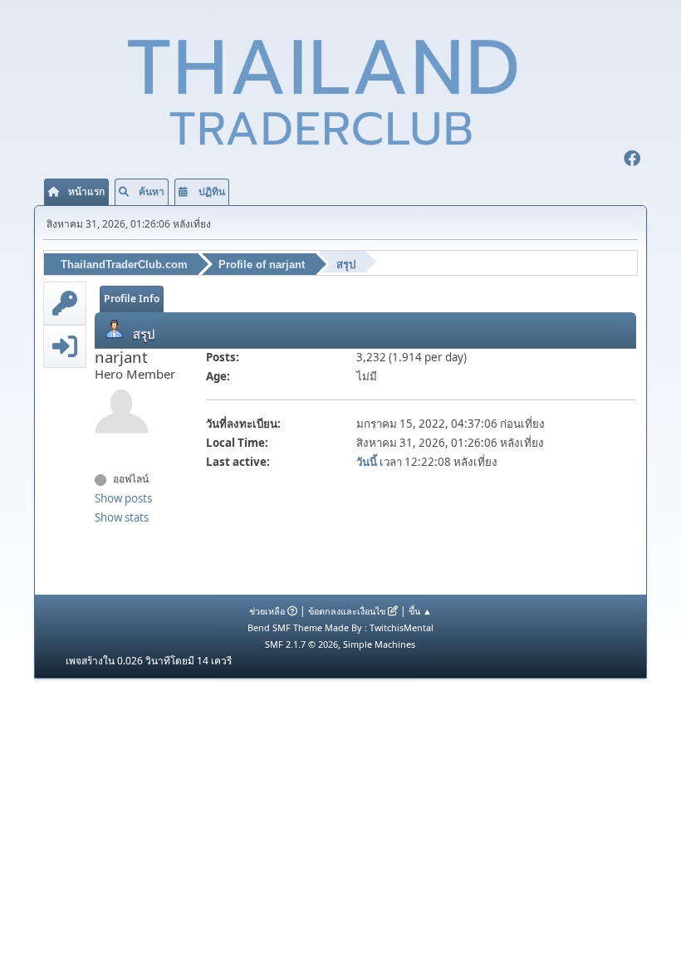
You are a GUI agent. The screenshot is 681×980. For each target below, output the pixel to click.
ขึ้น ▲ (420, 611)
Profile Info (131, 299)
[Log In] (65, 346)
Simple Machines (379, 644)
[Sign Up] (65, 303)
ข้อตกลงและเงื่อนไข (346, 611)
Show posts (123, 498)
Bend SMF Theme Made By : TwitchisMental (340, 627)
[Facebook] (632, 160)
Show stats (122, 517)
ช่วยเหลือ (267, 611)
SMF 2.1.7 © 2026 (301, 644)
